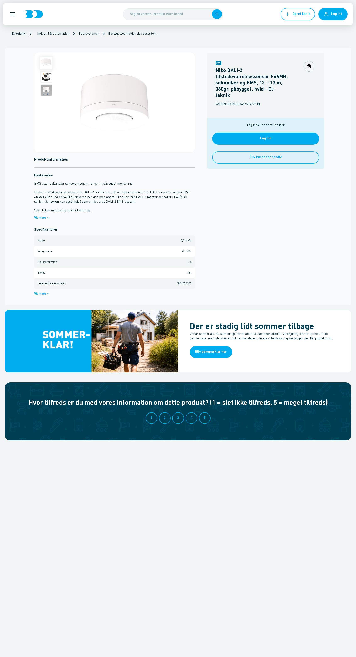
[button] (12, 14)
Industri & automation (53, 33)
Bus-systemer (89, 33)
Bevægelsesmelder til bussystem (132, 33)
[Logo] (34, 14)
